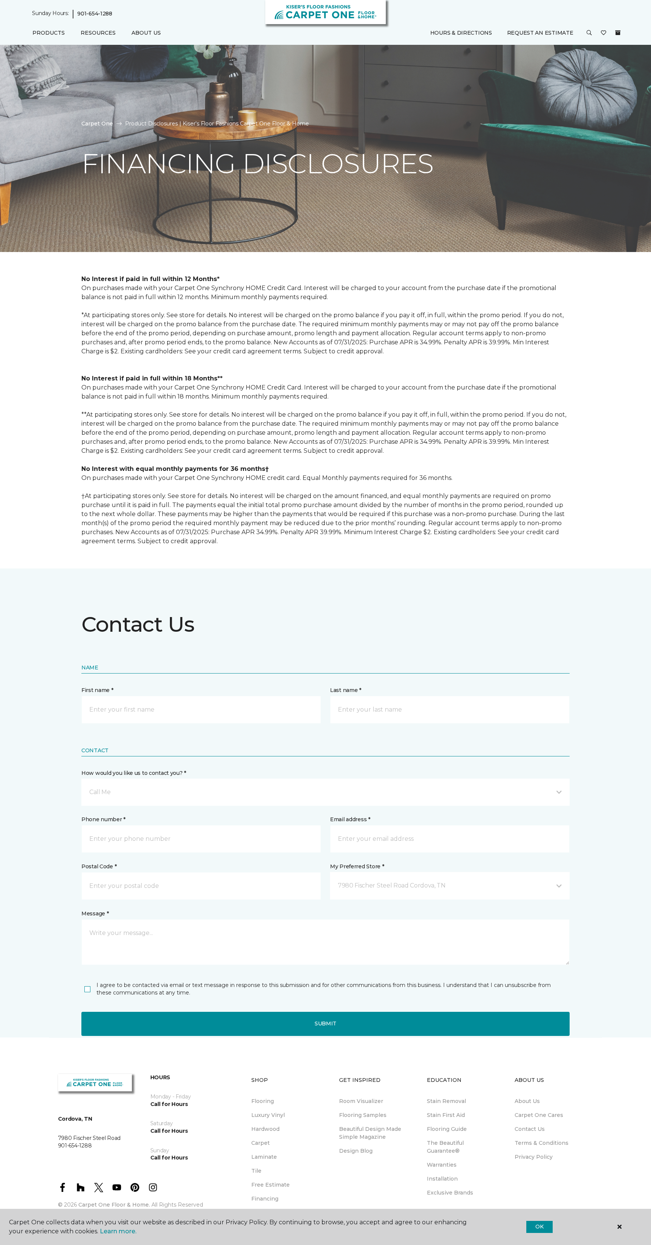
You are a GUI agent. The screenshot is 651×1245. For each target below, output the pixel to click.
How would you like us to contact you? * (133, 773)
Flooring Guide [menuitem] (447, 1129)
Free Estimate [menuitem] (270, 1184)
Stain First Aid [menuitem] (446, 1115)
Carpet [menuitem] (260, 1143)
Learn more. (118, 1231)
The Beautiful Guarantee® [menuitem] (445, 1147)
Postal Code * (98, 866)
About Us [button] (146, 32)
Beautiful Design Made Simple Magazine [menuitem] (370, 1133)
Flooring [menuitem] (262, 1101)
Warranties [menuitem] (442, 1164)
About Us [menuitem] (527, 1101)
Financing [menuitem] (264, 1198)
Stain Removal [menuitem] (446, 1101)
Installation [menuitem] (442, 1178)
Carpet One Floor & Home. (114, 1204)
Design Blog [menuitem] (356, 1150)
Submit (325, 1023)
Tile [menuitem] (256, 1170)
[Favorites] (603, 33)
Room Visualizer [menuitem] (361, 1101)
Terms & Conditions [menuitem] (541, 1143)
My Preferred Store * (357, 866)
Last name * (345, 690)
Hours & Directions (461, 32)
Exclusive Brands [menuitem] (450, 1192)
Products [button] (48, 32)
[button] (589, 33)
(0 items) (617, 32)
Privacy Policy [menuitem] (534, 1156)
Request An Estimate (540, 32)
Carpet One (97, 123)
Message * (94, 913)
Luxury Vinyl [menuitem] (268, 1115)
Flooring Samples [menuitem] (363, 1115)
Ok (539, 1226)
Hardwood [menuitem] (265, 1129)
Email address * (350, 819)
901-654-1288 (94, 13)
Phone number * (103, 819)
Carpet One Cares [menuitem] (539, 1115)
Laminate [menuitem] (264, 1156)
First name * (97, 690)
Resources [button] (98, 32)
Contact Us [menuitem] (530, 1129)
